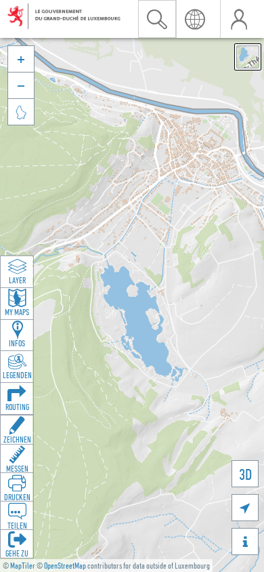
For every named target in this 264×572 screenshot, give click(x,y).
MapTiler (22, 565)
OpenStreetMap (65, 565)
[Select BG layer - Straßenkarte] (247, 56)
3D (245, 474)
